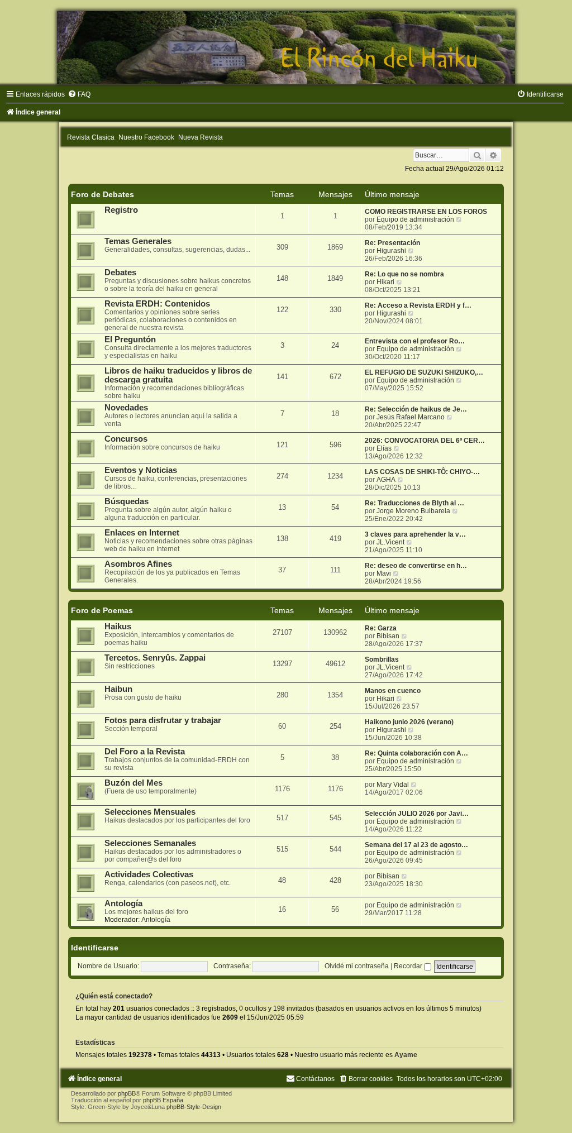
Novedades (126, 407)
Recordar (409, 966)
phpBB (127, 1093)
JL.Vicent (390, 542)
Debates (120, 272)
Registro (121, 209)
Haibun (118, 689)
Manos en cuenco (393, 691)
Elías (384, 448)
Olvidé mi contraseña (357, 966)
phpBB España (163, 1100)
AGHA (385, 480)
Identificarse (94, 947)
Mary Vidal (392, 784)
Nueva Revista (200, 137)
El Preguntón (130, 339)
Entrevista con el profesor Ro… (415, 341)
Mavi (383, 573)
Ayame (405, 1055)
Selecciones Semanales (150, 843)
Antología (123, 903)
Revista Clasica (91, 137)
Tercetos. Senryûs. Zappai (155, 657)
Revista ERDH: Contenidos (157, 303)
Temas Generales (137, 241)
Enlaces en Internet (141, 532)
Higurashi (391, 251)
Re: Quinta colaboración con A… (416, 753)
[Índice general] (286, 47)
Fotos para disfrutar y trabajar (162, 720)
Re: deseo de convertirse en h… (416, 566)
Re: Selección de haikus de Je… (416, 409)
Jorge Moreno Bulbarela (413, 511)
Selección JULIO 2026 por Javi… (417, 814)
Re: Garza (381, 628)
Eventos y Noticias (140, 470)
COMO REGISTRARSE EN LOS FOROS (426, 212)
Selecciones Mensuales (150, 811)
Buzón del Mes (133, 782)
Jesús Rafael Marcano (410, 417)
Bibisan (387, 636)
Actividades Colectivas (148, 874)
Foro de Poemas (102, 610)
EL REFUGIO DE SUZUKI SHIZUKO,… (424, 372)
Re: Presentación (392, 243)
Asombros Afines (138, 564)
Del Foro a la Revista (144, 751)
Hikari (385, 282)
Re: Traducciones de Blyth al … (414, 503)
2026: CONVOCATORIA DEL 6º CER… (425, 440)
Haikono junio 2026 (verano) (409, 722)
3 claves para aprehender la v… (415, 534)
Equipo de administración (415, 219)
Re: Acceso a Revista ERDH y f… (418, 305)
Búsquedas (126, 501)
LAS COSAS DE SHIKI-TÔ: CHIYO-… (422, 472)
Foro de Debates (102, 194)
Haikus (117, 626)
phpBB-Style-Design (193, 1106)
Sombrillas (382, 659)
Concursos (125, 438)
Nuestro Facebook (146, 137)
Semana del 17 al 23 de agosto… (416, 845)
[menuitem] (79, 94)
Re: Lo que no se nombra (404, 274)
